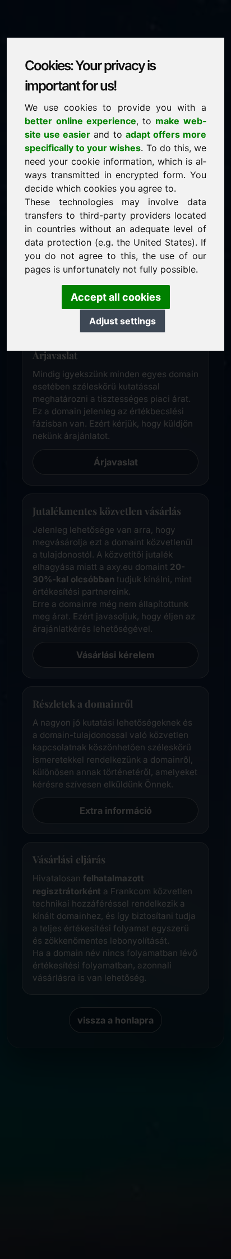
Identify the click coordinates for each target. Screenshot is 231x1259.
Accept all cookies (116, 297)
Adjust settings (122, 321)
